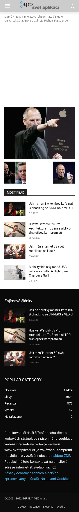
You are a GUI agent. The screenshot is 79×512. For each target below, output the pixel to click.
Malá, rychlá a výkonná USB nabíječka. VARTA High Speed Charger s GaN (49, 271)
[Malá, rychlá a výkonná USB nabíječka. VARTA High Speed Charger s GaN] (14, 272)
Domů (8, 16)
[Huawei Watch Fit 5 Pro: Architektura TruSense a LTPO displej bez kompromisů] (14, 229)
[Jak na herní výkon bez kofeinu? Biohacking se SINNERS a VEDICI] (14, 209)
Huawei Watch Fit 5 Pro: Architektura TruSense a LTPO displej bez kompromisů (50, 228)
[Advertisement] (39, 64)
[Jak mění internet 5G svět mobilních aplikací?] (14, 251)
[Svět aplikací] (39, 5)
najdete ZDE (60, 456)
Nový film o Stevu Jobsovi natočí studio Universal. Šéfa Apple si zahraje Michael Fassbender (36, 18)
